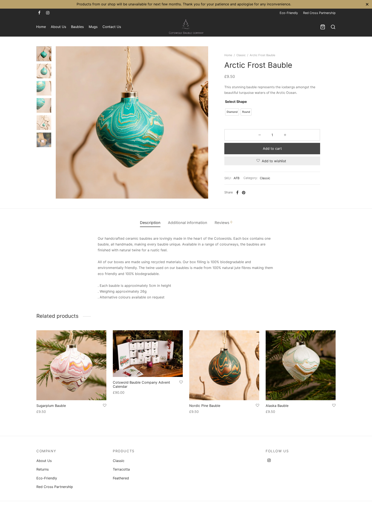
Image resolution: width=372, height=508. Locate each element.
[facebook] (39, 13)
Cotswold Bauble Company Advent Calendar (141, 384)
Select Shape (236, 101)
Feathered (121, 478)
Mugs (93, 27)
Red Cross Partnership (319, 13)
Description (150, 222)
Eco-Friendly (289, 13)
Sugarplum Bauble (51, 405)
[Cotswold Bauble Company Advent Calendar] (148, 353)
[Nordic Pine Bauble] (224, 365)
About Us (58, 27)
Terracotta (121, 469)
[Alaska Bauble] (301, 365)
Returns (42, 469)
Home (41, 27)
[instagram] (47, 13)
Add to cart (272, 148)
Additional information (187, 222)
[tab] (150, 222)
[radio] (232, 112)
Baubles (77, 27)
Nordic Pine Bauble (204, 405)
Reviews (223, 222)
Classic (241, 55)
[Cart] (322, 26)
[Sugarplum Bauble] (71, 365)
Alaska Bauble (277, 405)
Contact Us (111, 27)
